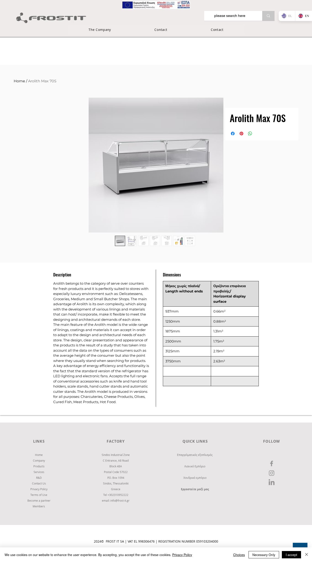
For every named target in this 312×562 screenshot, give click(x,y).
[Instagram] (271, 473)
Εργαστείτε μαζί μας (195, 489)
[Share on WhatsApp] (250, 133)
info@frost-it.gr (120, 500)
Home (19, 81)
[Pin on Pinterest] (241, 133)
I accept (291, 554)
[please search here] (268, 16)
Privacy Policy (182, 554)
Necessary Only (263, 554)
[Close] (306, 554)
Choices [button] (239, 554)
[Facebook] (271, 463)
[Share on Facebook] (232, 133)
